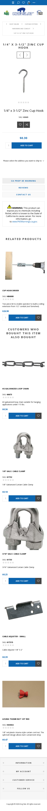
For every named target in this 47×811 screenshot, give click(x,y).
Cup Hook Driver (10, 290)
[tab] (23, 181)
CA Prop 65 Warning (23, 181)
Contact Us (23, 194)
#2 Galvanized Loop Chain (15, 388)
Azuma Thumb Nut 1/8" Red (15, 719)
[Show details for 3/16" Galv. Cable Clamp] (23, 529)
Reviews (23, 187)
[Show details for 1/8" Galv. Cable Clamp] (23, 446)
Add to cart (26, 145)
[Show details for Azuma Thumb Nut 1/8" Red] (23, 694)
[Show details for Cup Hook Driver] (23, 266)
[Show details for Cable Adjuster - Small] (23, 612)
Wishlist (23, 2)
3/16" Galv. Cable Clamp (14, 554)
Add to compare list (27, 125)
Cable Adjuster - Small (14, 636)
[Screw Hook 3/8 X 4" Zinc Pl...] (20, 55)
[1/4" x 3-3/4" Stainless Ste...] (27, 55)
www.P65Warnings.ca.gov (24, 221)
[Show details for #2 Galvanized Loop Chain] (23, 364)
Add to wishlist (20, 125)
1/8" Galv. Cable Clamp (13, 471)
